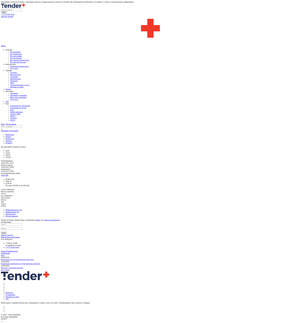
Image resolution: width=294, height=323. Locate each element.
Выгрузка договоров (18, 97)
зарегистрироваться (52, 220)
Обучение (14, 81)
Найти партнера (16, 112)
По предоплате (16, 58)
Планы (8, 89)
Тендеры (13, 73)
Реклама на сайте (17, 87)
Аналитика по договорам (20, 106)
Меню (3, 46)
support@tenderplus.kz (9, 251)
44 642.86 (4, 175)
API (7, 102)
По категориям (16, 56)
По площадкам (16, 54)
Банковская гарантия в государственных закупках (20, 264)
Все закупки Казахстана (19, 60)
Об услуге (14, 68)
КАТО (12, 120)
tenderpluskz (5, 253)
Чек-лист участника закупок (12, 268)
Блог (12, 110)
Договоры (14, 77)
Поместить (10, 139)
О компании (10, 295)
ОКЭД (12, 116)
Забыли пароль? (7, 235)
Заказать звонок (7, 16)
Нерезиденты (15, 79)
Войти (4, 233)
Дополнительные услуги (20, 85)
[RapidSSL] (149, 311)
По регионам (15, 52)
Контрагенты (15, 75)
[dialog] (147, 321)
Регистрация (11, 124)
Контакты (9, 293)
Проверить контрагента (19, 66)
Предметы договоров (18, 95)
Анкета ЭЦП (15, 114)
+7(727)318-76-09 (7, 14)
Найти (4, 12)
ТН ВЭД (13, 118)
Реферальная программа (10, 237)
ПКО (12, 83)
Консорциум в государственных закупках (17, 259)
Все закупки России (18, 62)
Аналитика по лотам (18, 108)
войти (38, 220)
